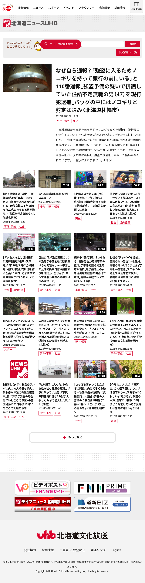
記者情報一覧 (128, 52)
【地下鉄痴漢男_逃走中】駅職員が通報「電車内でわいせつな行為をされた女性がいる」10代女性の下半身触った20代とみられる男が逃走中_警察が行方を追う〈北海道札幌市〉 (19, 205)
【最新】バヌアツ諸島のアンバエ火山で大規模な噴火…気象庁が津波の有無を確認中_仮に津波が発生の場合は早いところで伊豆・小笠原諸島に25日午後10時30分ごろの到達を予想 (19, 396)
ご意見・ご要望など (72, 550)
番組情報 (23, 7)
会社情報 (30, 550)
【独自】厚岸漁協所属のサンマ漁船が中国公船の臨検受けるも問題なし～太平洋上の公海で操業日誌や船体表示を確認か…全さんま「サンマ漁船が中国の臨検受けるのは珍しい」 (55, 269)
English (116, 550)
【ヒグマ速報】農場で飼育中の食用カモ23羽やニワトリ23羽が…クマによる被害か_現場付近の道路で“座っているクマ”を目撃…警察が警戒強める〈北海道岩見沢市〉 (126, 332)
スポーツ (53, 7)
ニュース (38, 7)
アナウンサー (87, 7)
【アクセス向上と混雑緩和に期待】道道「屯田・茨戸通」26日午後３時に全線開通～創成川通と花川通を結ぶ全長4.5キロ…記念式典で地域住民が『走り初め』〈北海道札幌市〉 (19, 269)
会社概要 (104, 7)
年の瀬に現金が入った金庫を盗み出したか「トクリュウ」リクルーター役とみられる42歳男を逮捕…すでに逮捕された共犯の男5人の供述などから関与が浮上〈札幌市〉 (54, 332)
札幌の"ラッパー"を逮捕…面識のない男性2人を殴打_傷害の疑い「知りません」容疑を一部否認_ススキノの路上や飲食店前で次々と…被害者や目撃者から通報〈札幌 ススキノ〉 (126, 269)
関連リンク (98, 550)
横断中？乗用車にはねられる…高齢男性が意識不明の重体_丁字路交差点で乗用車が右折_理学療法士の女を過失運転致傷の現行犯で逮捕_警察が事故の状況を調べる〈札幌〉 (90, 269)
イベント (68, 7)
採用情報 (119, 7)
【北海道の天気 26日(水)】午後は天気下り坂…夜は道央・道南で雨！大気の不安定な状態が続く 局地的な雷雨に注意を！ (90, 201)
